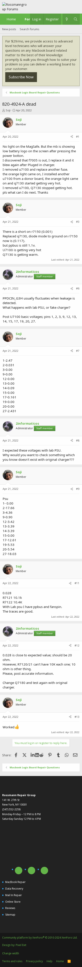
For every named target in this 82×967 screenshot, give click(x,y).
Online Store (13, 902)
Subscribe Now (21, 77)
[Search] (75, 19)
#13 (77, 717)
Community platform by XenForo (39, 937)
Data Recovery (14, 888)
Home (11, 19)
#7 (77, 351)
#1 (77, 136)
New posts (9, 29)
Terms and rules (12, 961)
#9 (77, 489)
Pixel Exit (21, 945)
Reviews (10, 908)
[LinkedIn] (33, 755)
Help (49, 961)
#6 (77, 288)
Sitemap (10, 914)
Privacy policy (34, 961)
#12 (77, 645)
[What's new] (67, 19)
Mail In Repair (13, 895)
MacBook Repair (15, 882)
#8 (77, 440)
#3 (77, 222)
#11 (77, 583)
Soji (8, 110)
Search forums (29, 29)
